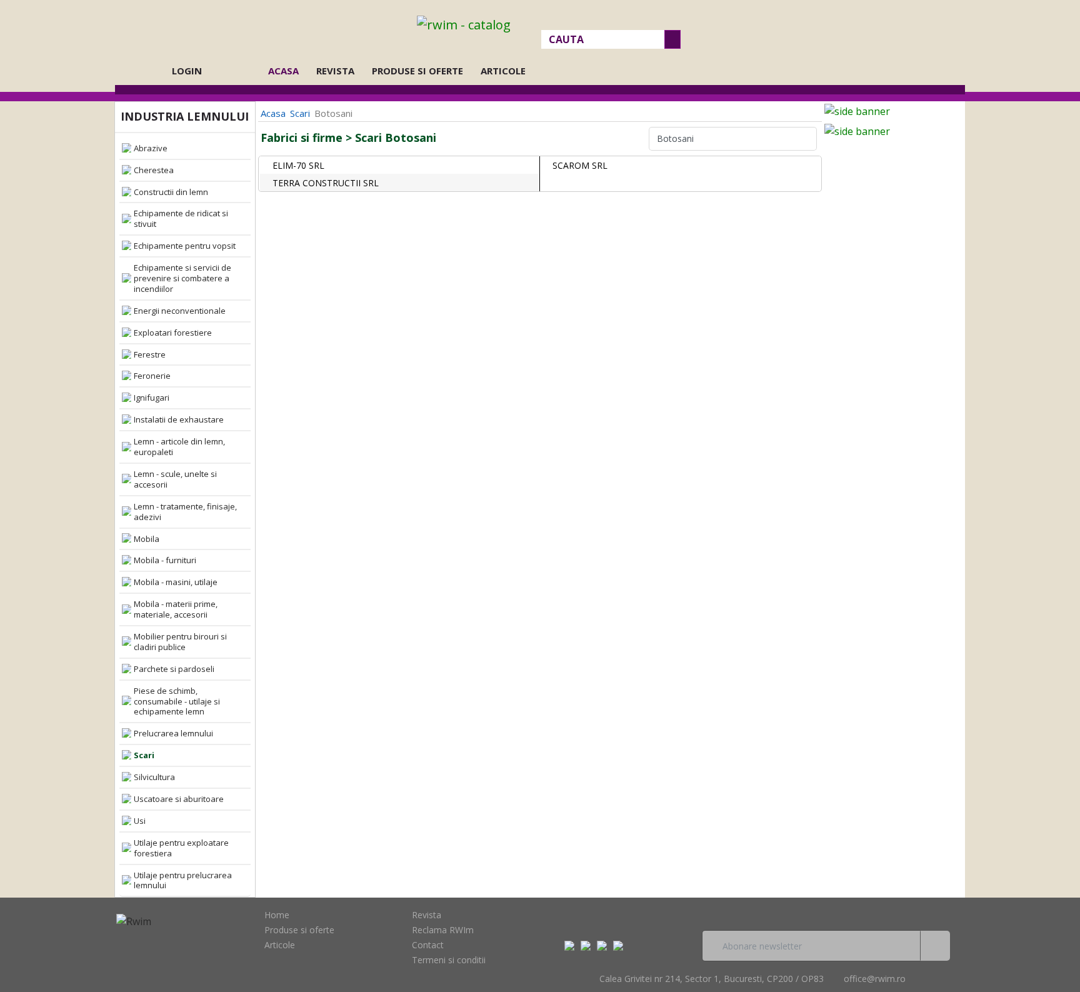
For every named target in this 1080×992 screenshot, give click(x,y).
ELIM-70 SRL (298, 165)
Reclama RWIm (443, 930)
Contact (428, 945)
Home (276, 915)
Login (187, 70)
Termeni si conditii (449, 960)
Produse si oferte (417, 70)
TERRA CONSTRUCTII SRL (325, 183)
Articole (503, 70)
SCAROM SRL (580, 165)
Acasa (287, 70)
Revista (335, 70)
